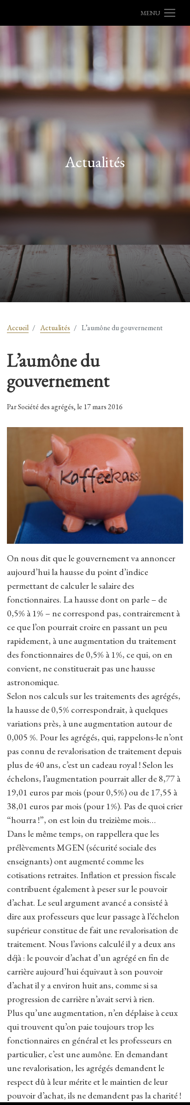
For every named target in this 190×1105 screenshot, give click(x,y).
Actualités (55, 328)
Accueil (18, 328)
